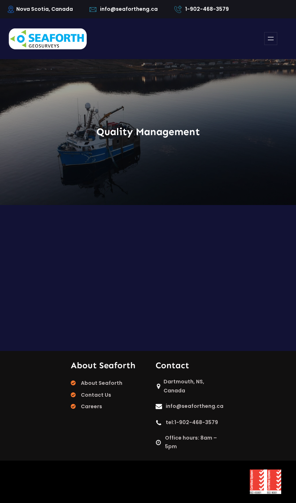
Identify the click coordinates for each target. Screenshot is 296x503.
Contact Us (96, 395)
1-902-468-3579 (207, 9)
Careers (91, 406)
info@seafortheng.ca (129, 9)
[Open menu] (270, 38)
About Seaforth (101, 383)
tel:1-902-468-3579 (192, 422)
